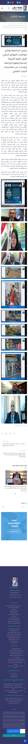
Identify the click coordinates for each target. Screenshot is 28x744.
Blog (20, 24)
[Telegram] (8, 3)
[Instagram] (15, 3)
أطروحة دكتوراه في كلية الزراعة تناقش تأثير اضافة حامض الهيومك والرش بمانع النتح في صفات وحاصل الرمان (14, 455)
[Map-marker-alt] (20, 3)
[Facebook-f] (11, 3)
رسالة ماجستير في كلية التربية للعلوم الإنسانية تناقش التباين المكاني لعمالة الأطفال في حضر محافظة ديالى (15, 488)
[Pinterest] (2, 433)
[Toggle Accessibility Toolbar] (25, 741)
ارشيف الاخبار (14, 24)
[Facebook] (10, 433)
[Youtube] (13, 3)
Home (25, 24)
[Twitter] (17, 3)
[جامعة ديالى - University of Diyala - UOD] (19, 8)
